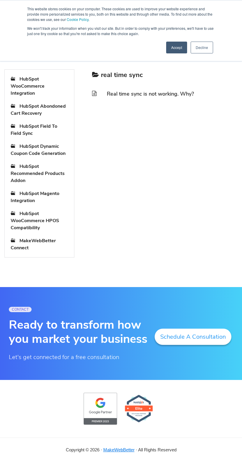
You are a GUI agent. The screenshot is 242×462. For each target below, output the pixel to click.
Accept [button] (176, 47)
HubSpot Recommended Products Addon (38, 173)
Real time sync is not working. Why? (150, 93)
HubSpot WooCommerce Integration (28, 86)
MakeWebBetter (119, 449)
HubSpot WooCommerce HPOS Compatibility (35, 220)
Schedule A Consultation (193, 337)
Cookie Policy (78, 19)
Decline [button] (202, 47)
